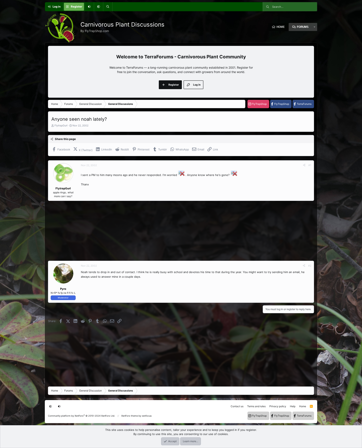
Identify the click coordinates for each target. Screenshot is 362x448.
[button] (98, 6)
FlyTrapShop (259, 103)
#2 (309, 265)
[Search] (107, 6)
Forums (303, 26)
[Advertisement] (173, 231)
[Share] (304, 165)
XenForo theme (129, 415)
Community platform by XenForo (81, 415)
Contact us (237, 406)
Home (281, 26)
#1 (309, 165)
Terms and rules (256, 406)
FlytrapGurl (60, 125)
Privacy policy (277, 406)
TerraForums (304, 103)
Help (292, 406)
